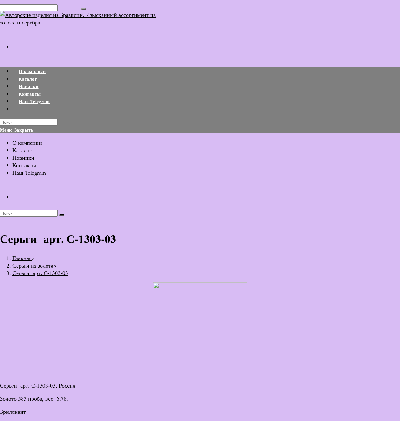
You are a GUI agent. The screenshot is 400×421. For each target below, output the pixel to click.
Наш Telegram (29, 172)
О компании (27, 142)
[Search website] (18, 109)
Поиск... (69, 7)
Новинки (23, 157)
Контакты (24, 165)
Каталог (22, 150)
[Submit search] (61, 215)
